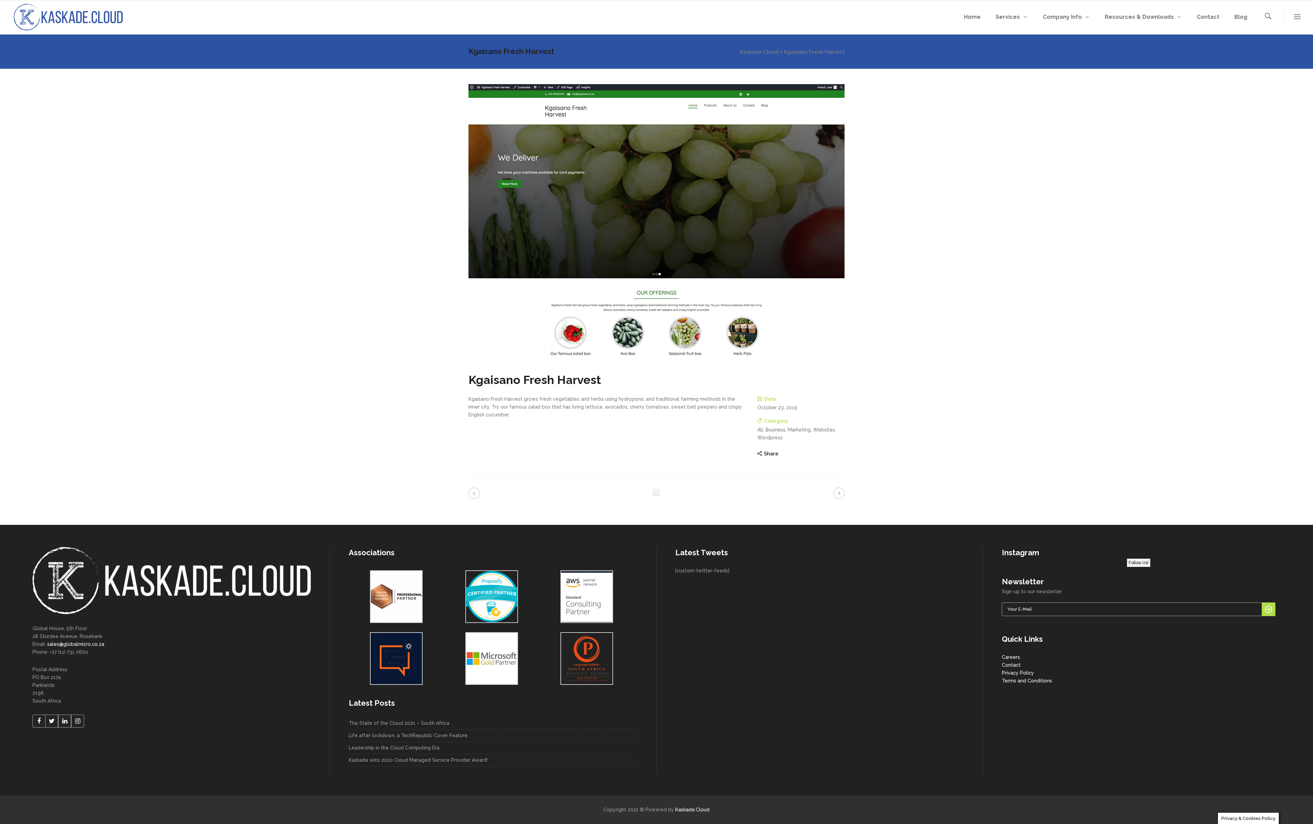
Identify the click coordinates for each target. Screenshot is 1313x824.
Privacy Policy (1018, 673)
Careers (1011, 657)
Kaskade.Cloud (759, 52)
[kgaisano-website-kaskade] (656, 221)
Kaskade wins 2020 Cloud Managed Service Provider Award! (418, 760)
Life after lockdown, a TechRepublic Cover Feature (408, 735)
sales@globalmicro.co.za (75, 644)
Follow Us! (1139, 562)
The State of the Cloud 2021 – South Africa (399, 723)
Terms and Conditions (1027, 680)
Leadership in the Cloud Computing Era (394, 747)
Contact (1011, 665)
